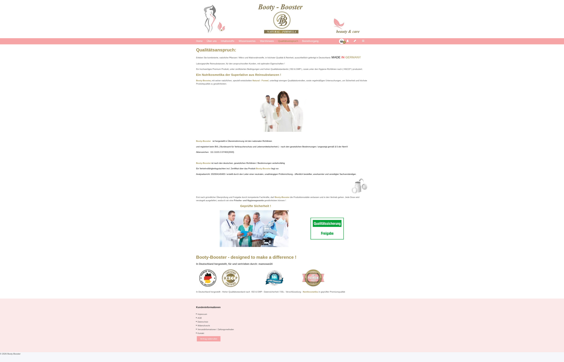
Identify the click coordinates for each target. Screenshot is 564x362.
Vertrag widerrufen (208, 339)
